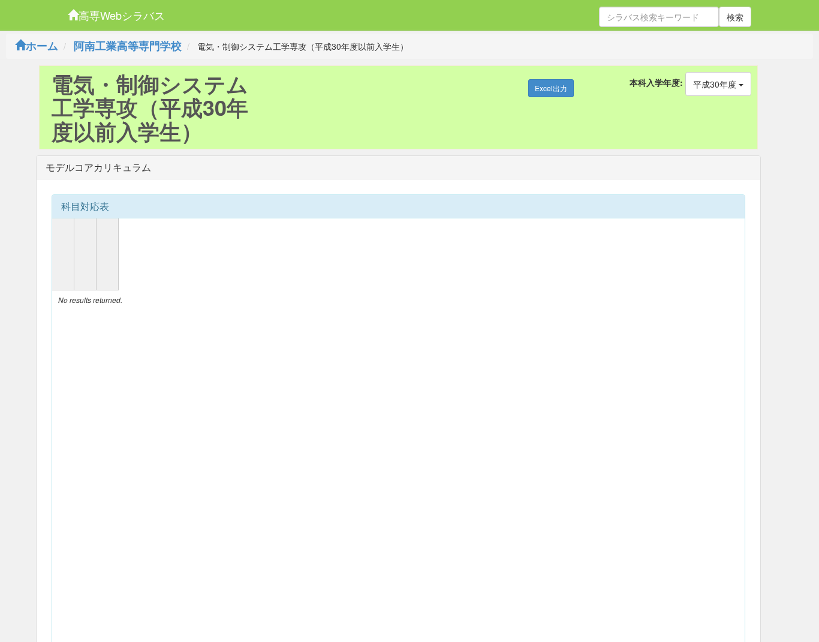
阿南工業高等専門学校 (128, 45)
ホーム (42, 45)
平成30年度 (716, 84)
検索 (735, 17)
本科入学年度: (656, 82)
